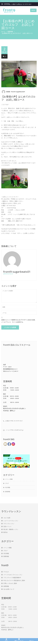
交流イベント (7, 526)
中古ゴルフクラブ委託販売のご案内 (14, 580)
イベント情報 (9, 479)
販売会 (5, 532)
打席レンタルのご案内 (10, 583)
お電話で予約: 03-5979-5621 (14, 421)
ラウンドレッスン (8, 523)
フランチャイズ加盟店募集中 (12, 577)
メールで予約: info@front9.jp (15, 430)
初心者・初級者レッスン (10, 529)
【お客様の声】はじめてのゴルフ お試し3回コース (18, 98)
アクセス (6, 572)
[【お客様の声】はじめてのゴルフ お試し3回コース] (19, 74)
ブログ (7, 483)
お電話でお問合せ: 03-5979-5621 (21, 4)
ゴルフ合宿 (6, 518)
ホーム (3, 31)
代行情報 (7, 487)
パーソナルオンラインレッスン (12, 574)
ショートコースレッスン (10, 521)
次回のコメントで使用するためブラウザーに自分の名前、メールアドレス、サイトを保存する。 (18, 321)
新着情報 (10, 31)
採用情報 (6, 4)
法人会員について (8, 589)
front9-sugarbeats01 (18, 92)
